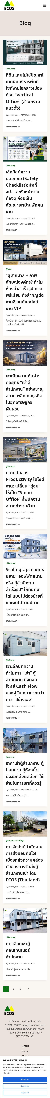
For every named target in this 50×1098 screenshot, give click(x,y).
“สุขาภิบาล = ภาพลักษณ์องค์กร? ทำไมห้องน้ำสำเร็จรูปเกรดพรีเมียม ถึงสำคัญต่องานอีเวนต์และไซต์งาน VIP (25, 292)
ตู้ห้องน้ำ (9, 269)
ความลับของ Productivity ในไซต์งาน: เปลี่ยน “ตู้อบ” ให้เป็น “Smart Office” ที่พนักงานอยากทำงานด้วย (25, 489)
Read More (13, 126)
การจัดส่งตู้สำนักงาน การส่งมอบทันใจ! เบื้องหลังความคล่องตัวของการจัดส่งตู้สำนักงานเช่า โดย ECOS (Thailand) (24, 863)
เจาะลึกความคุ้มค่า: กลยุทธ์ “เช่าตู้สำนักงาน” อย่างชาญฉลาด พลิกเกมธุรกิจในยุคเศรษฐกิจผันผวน (25, 392)
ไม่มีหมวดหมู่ (10, 69)
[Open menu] (44, 5)
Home (25, 1051)
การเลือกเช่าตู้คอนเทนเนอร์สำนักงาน (18, 950)
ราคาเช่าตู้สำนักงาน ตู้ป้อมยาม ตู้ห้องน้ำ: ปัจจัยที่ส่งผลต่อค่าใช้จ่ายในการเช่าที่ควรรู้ (25, 773)
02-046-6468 (20, 1033)
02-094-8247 (35, 1033)
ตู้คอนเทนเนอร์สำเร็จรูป (15, 840)
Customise (25, 1086)
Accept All (25, 1079)
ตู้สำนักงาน (10, 660)
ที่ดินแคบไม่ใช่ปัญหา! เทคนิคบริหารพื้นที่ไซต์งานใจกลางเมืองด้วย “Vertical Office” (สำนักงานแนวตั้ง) (24, 92)
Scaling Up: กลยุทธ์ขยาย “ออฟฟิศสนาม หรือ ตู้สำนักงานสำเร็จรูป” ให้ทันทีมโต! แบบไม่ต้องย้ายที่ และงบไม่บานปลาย (25, 586)
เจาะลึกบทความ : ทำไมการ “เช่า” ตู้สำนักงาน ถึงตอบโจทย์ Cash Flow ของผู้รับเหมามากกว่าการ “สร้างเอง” (25, 683)
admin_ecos (13, 115)
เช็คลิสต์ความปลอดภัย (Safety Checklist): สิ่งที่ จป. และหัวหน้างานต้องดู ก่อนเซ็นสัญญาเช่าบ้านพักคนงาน (24, 192)
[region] (25, 1077)
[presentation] (25, 52)
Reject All (25, 1092)
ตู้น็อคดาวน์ (10, 466)
